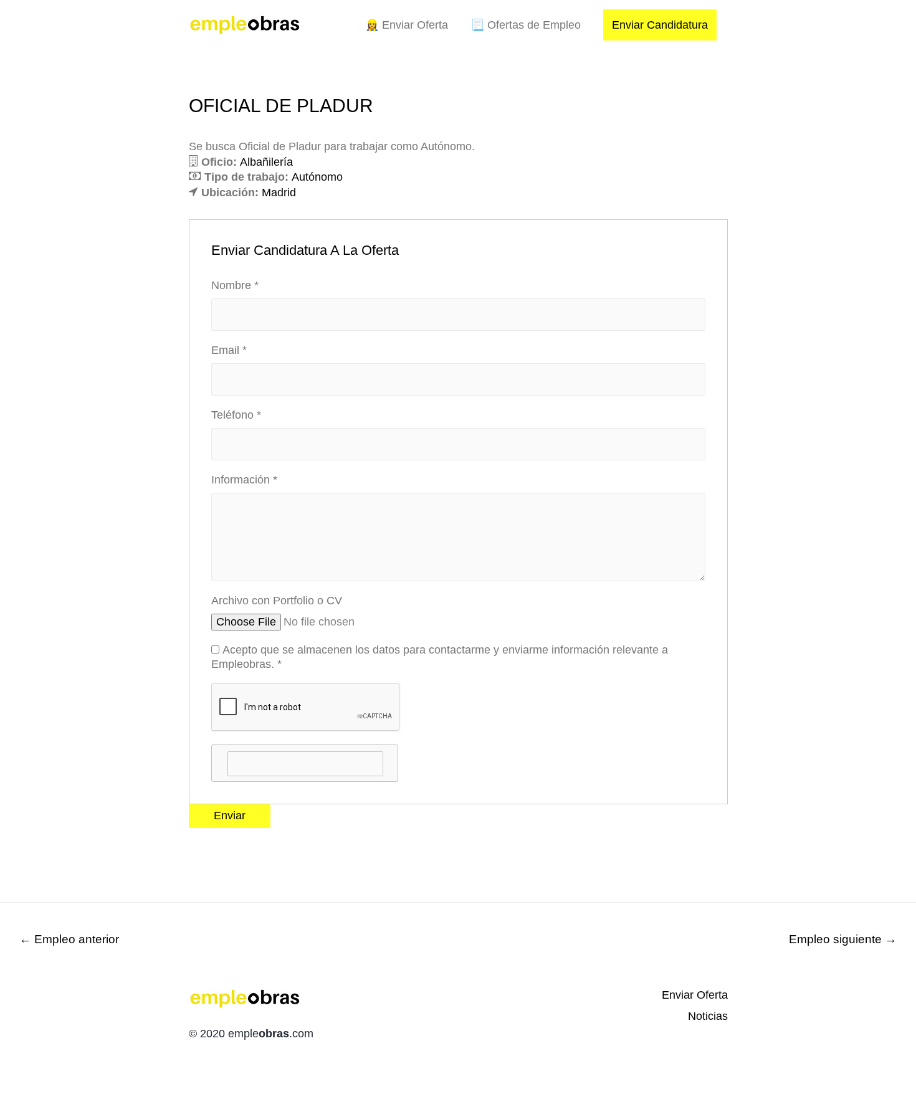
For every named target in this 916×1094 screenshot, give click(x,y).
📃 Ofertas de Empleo (525, 25)
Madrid (279, 192)
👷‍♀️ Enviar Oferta (406, 25)
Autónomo (317, 177)
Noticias (708, 1016)
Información (244, 479)
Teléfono (236, 415)
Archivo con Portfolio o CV (276, 600)
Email (229, 350)
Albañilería (266, 162)
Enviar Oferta (695, 995)
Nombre (235, 285)
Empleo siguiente (843, 939)
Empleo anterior (69, 939)
